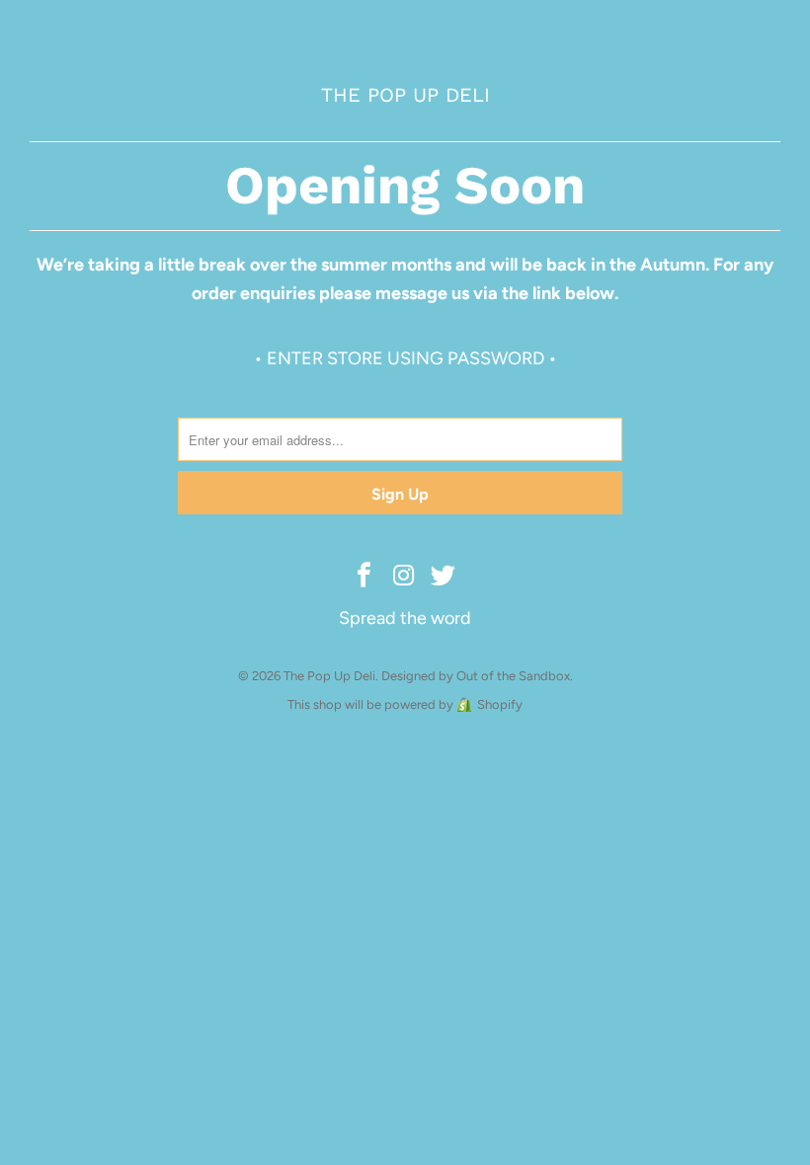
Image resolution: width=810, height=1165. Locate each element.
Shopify (500, 704)
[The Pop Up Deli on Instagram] (404, 576)
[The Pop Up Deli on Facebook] (364, 576)
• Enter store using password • (405, 358)
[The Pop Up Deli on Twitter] (443, 576)
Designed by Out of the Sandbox (475, 675)
